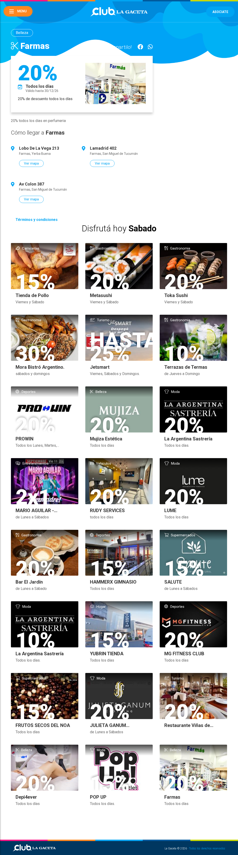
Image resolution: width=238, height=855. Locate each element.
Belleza (22, 32)
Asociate (220, 12)
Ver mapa (31, 163)
